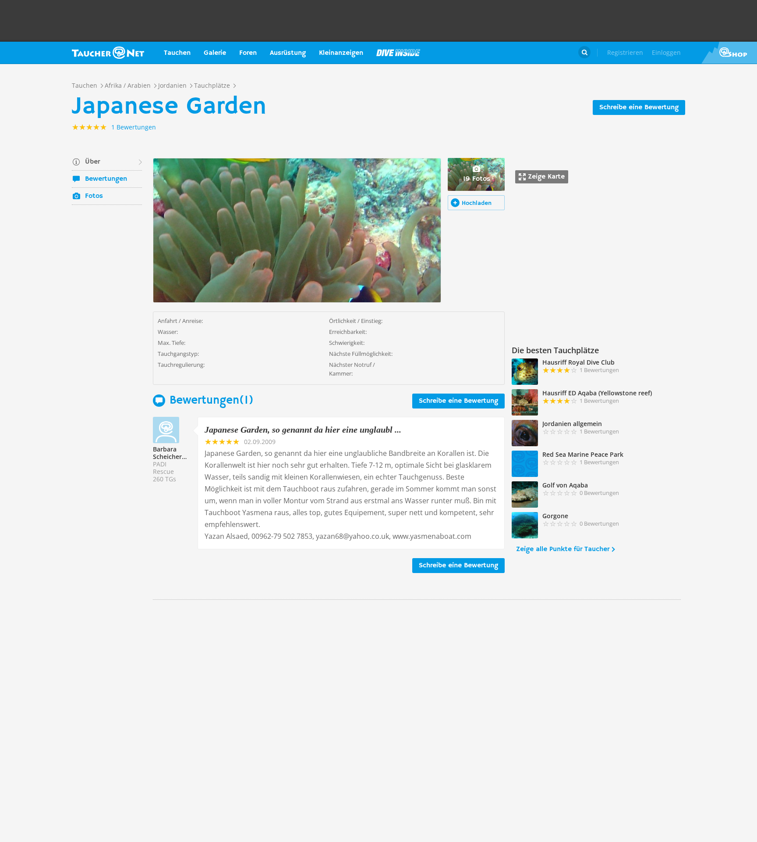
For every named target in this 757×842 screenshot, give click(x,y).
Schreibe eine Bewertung (639, 107)
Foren (248, 53)
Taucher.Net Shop (729, 53)
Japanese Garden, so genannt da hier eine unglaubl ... (303, 429)
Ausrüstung (288, 53)
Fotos (94, 196)
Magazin (398, 53)
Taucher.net (108, 53)
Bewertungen (106, 179)
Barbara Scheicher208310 (178, 453)
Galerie (215, 53)
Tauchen (177, 53)
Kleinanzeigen (341, 53)
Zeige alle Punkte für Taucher (562, 549)
